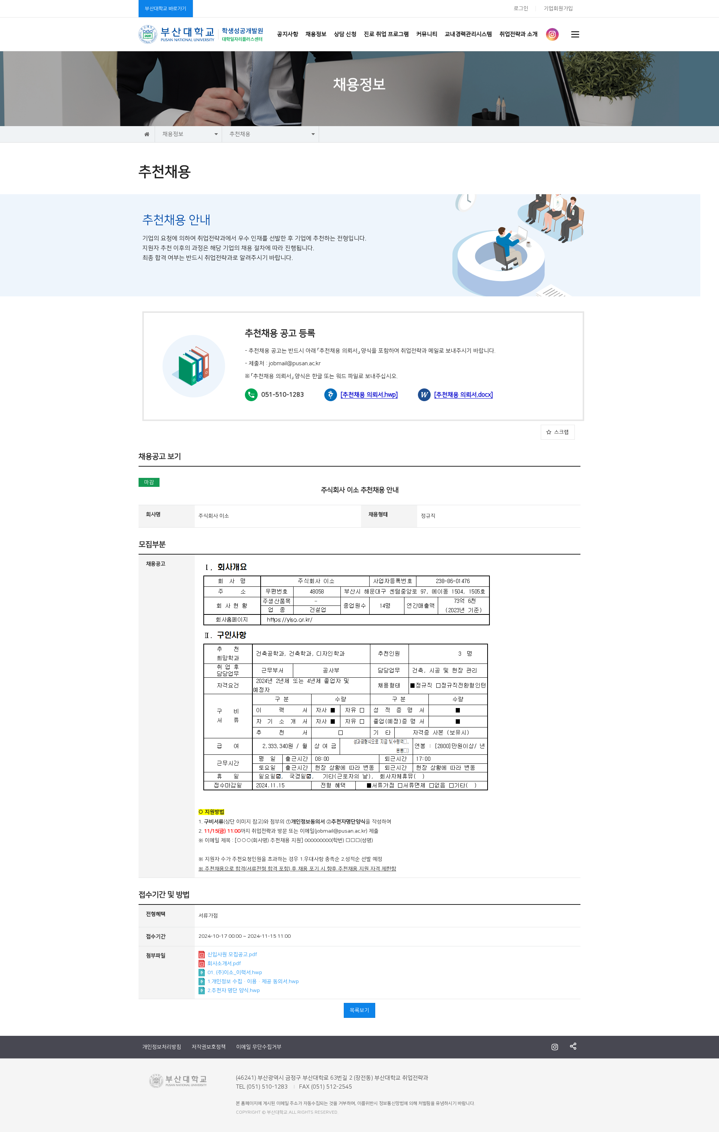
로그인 (521, 9)
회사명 (153, 515)
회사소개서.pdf (224, 964)
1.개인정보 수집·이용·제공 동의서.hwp (253, 982)
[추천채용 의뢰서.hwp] (369, 394)
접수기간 (156, 937)
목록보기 (359, 1010)
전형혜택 (156, 914)
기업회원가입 (558, 9)
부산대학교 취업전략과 (201, 34)
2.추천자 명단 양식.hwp (233, 991)
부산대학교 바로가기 (165, 8)
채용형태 (378, 515)
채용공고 (156, 564)
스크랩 (561, 432)
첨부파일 (156, 956)
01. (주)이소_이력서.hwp (234, 973)
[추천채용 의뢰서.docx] (463, 394)
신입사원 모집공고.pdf (232, 955)
